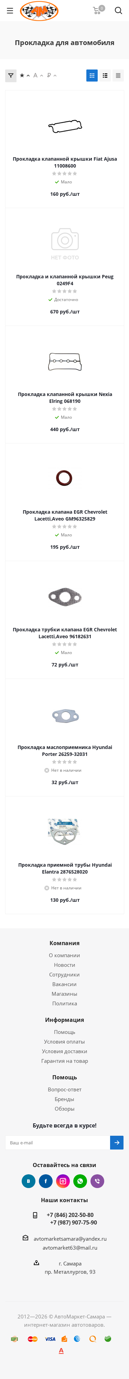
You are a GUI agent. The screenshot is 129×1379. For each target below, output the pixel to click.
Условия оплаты (64, 1041)
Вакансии (64, 984)
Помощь (64, 1031)
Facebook (46, 1181)
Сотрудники (64, 974)
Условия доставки (64, 1051)
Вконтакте (28, 1181)
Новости (64, 964)
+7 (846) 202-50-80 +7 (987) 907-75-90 (70, 1218)
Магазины (64, 993)
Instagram (63, 1181)
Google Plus (80, 1181)
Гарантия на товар (64, 1060)
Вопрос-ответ (65, 1089)
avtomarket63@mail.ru (70, 1247)
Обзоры (65, 1108)
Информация (64, 1020)
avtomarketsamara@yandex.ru (70, 1238)
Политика (64, 1003)
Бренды (64, 1098)
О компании (64, 955)
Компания (64, 943)
